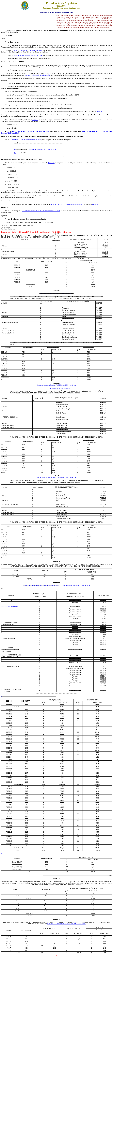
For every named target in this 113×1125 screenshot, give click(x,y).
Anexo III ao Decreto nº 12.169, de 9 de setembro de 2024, (41, 211)
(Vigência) (73, 385)
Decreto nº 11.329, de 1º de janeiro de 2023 (27, 50)
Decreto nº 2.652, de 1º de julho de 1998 (37, 75)
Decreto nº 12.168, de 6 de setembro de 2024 (27, 55)
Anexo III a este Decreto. (90, 131)
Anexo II (35, 120)
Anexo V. (95, 204)
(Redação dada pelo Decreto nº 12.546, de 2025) (55, 293)
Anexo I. (99, 111)
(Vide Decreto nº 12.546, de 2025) (59, 388)
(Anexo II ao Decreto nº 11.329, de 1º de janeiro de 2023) (41, 585)
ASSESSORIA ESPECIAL (10, 606)
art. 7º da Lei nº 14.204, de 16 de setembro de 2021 (67, 204)
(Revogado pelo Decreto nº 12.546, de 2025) (42, 149)
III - (15, 153)
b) (2, 696)
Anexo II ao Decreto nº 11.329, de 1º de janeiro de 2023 (30, 131)
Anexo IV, (51, 163)
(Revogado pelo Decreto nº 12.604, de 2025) (76, 585)
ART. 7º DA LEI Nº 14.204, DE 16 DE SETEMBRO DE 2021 (66, 924)
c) (2, 854)
